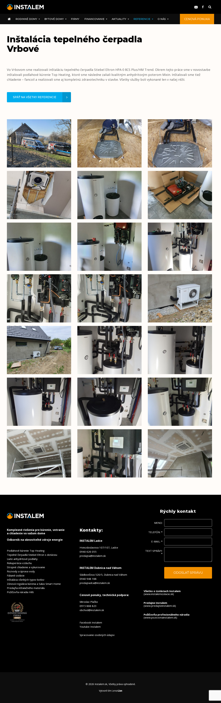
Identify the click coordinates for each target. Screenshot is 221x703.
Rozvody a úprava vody (21, 571)
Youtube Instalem (90, 626)
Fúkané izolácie (16, 575)
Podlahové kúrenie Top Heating (26, 550)
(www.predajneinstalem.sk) (160, 604)
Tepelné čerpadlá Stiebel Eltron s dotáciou (32, 554)
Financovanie (94, 19)
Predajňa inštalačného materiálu (26, 588)
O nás (162, 19)
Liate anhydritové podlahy (22, 559)
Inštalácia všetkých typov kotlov (25, 579)
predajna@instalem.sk (93, 555)
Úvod (10, 19)
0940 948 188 (88, 578)
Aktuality (119, 19)
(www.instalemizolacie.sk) (162, 592)
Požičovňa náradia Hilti (20, 592)
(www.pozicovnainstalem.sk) (166, 616)
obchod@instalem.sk (92, 610)
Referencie (141, 19)
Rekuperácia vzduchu (19, 563)
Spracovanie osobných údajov (97, 635)
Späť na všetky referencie (34, 97)
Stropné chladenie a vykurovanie (26, 567)
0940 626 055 (88, 551)
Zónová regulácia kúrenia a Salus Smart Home (34, 583)
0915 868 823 (88, 606)
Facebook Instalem (91, 622)
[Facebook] (203, 7)
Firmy (75, 19)
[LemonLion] (117, 691)
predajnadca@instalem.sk (95, 583)
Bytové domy (54, 19)
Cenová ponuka (197, 19)
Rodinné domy (26, 19)
